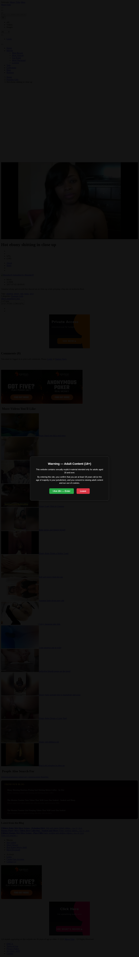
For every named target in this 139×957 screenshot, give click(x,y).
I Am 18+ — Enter (61, 491)
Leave (83, 491)
